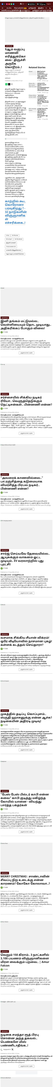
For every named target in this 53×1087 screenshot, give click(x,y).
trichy (7, 235)
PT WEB (5, 332)
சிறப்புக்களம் (19, 8)
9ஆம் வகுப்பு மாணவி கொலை (15, 254)
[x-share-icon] (9, 85)
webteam (7, 78)
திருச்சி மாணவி (11, 243)
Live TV (22, 4)
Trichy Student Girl (11, 246)
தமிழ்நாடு (32, 8)
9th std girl (9, 239)
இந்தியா (41, 8)
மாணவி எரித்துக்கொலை (13, 250)
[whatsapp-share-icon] (6, 85)
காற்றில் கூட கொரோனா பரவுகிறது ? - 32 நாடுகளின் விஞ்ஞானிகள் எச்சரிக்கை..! (16, 212)
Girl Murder (15, 235)
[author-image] (2, 332)
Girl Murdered (18, 239)
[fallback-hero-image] (33, 73)
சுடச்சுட (9, 8)
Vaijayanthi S (7, 1049)
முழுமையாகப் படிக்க (27, 353)
